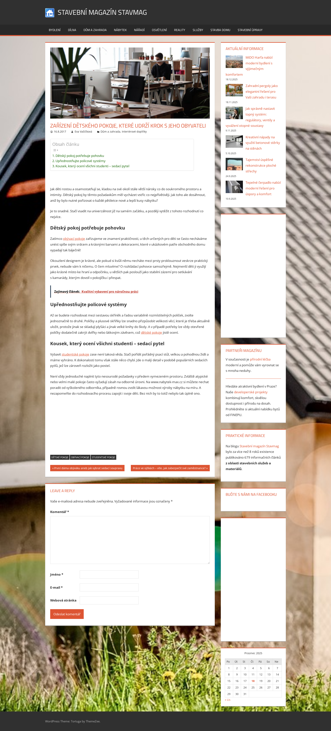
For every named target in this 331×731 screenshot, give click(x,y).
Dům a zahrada (95, 30)
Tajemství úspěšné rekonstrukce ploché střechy (261, 165)
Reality (179, 30)
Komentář (59, 512)
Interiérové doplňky (134, 131)
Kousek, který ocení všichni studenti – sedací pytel (92, 166)
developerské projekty (251, 392)
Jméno (56, 574)
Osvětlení (159, 30)
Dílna (72, 30)
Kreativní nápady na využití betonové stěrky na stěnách (263, 143)
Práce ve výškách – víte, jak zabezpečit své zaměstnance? (169, 468)
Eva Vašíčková (83, 131)
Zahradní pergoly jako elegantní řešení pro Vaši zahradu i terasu (262, 91)
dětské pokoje (151, 332)
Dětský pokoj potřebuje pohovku (80, 155)
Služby (198, 30)
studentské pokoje (75, 354)
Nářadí (139, 30)
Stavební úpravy (250, 30)
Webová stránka (63, 600)
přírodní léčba (260, 359)
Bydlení (55, 30)
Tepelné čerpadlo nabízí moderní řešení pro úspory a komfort (263, 188)
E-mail (56, 587)
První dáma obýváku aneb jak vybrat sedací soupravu (88, 468)
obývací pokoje (74, 238)
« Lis (227, 699)
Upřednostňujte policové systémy (81, 161)
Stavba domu (220, 30)
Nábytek (120, 30)
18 (253, 681)
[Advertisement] (130, 428)
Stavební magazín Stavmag (102, 12)
